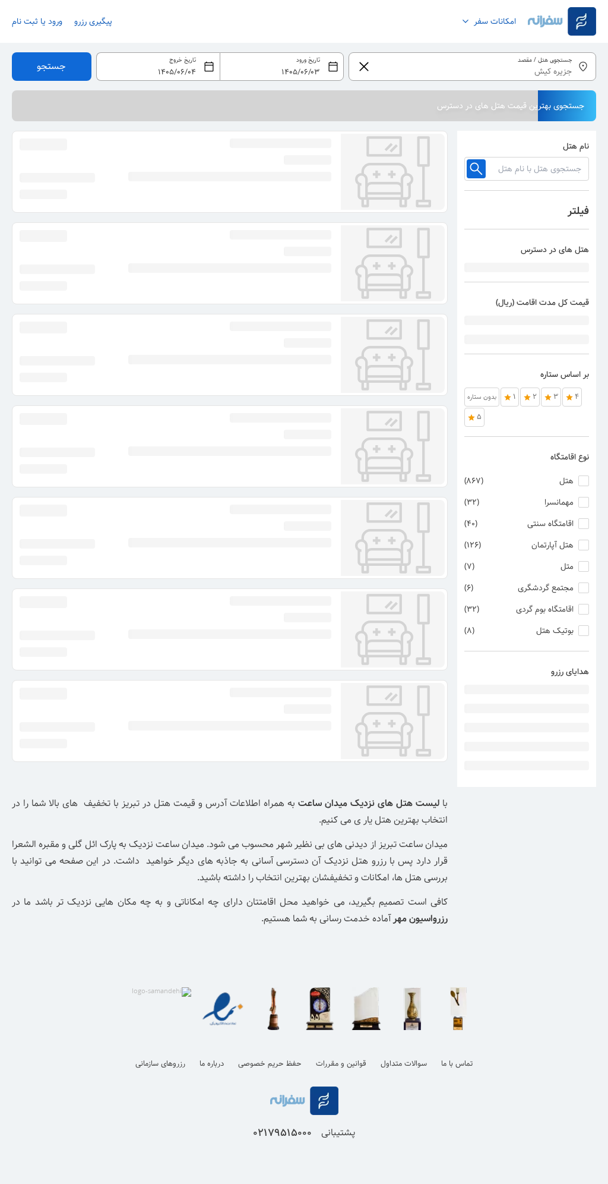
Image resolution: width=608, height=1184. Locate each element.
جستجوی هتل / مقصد (545, 60)
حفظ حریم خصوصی (270, 1063)
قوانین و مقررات (341, 1063)
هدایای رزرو (570, 671)
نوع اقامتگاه (569, 457)
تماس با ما (457, 1063)
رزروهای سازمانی (160, 1063)
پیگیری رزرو (93, 21)
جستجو (51, 66)
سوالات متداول (404, 1063)
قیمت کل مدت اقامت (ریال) (542, 302)
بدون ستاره (481, 397)
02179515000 (282, 1133)
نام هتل (576, 146)
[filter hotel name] (476, 168)
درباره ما (212, 1063)
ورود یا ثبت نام (37, 21)
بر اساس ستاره (564, 374)
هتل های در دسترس (555, 249)
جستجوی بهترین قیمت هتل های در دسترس (510, 105)
